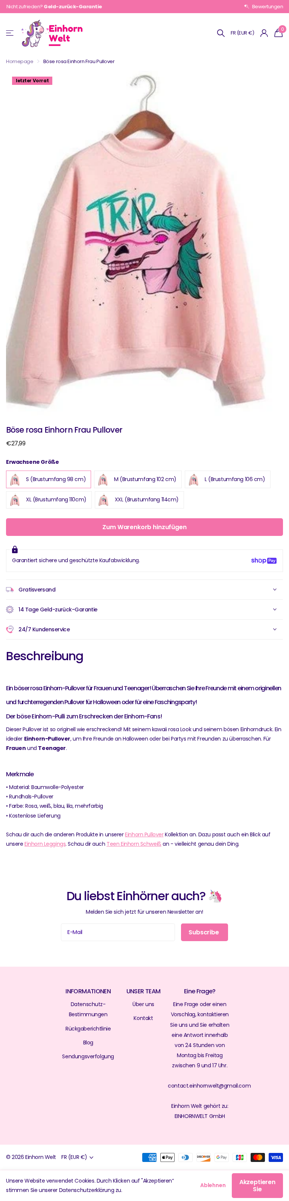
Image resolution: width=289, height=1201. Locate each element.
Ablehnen (213, 1185)
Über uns (143, 1004)
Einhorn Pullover (144, 834)
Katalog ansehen (10, 33)
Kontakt (143, 1018)
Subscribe (204, 932)
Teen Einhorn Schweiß (133, 844)
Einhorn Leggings (44, 844)
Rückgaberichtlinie (88, 1028)
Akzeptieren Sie (257, 1185)
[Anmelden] (264, 33)
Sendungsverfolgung (88, 1056)
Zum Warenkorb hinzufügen (144, 527)
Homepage (19, 61)
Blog (88, 1042)
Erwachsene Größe (32, 462)
